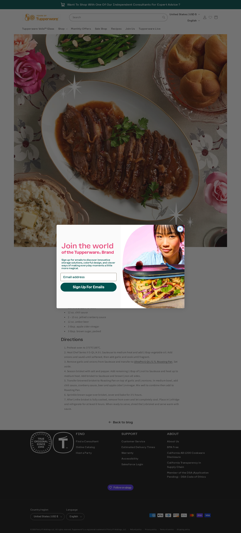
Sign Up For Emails (88, 287)
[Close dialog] (180, 229)
